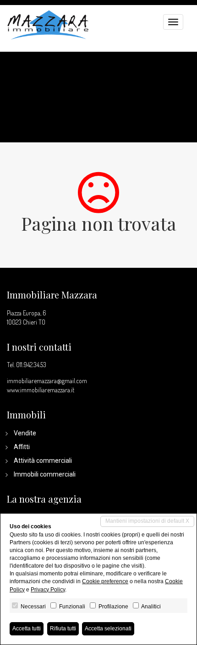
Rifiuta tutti (63, 628)
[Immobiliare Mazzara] (48, 24)
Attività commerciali (43, 460)
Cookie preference (105, 581)
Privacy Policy (48, 589)
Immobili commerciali (45, 474)
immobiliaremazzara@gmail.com (47, 381)
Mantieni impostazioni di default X (147, 521)
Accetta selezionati (108, 628)
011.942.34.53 (31, 365)
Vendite (25, 433)
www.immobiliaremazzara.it (40, 390)
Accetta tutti (26, 628)
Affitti (22, 446)
